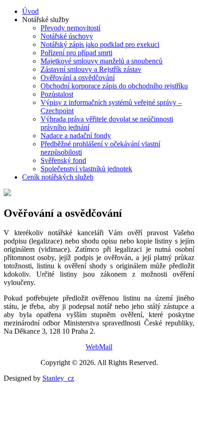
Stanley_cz (58, 378)
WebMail (99, 347)
